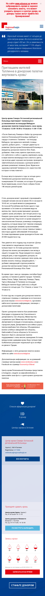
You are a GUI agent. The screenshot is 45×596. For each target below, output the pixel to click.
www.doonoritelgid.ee (23, 301)
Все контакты (22, 459)
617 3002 (17, 450)
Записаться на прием (22, 572)
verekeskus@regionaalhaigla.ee (15, 452)
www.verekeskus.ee (28, 362)
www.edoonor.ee (22, 3)
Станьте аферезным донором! (22, 406)
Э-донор (22, 417)
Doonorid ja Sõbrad (27, 364)
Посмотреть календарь (22, 528)
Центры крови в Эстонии (22, 427)
